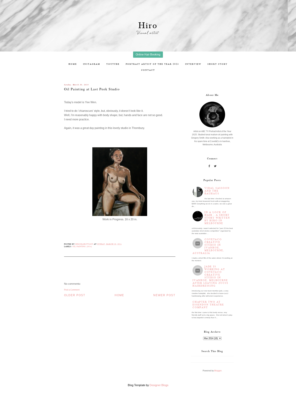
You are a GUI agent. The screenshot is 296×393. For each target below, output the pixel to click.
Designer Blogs (159, 385)
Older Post (74, 295)
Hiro (148, 26)
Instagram (91, 64)
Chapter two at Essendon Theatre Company (208, 305)
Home (73, 64)
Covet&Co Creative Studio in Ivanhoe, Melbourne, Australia (208, 246)
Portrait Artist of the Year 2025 (152, 64)
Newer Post (164, 295)
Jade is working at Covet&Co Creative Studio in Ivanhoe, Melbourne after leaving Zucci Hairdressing (210, 276)
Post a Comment (71, 290)
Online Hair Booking (148, 54)
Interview (193, 64)
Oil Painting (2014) (82, 247)
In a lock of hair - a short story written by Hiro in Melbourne (217, 218)
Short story (217, 64)
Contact (148, 70)
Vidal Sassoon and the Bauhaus (217, 191)
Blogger (217, 370)
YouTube (113, 64)
